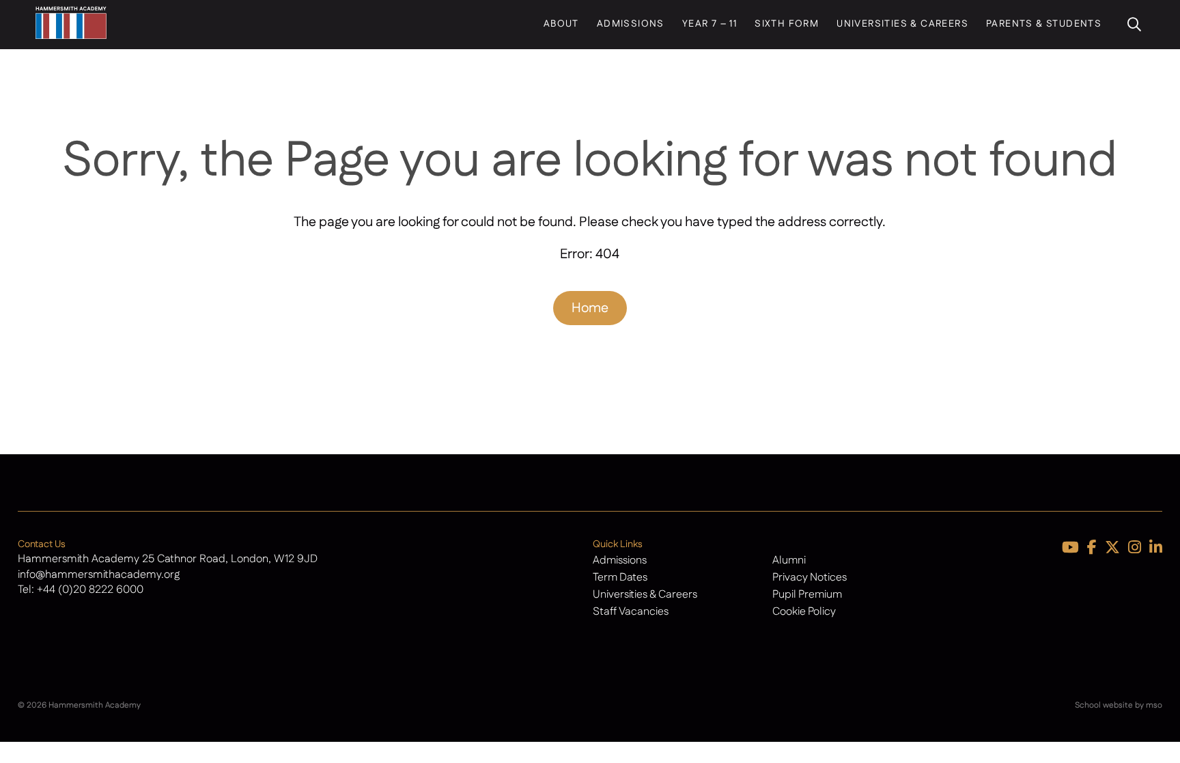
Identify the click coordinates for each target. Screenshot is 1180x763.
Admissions (630, 24)
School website (1104, 705)
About (561, 24)
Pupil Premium (807, 594)
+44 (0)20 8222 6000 (90, 590)
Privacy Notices (809, 577)
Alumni (789, 560)
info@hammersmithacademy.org (99, 575)
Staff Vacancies (631, 612)
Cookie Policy (804, 612)
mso (1154, 705)
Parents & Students (1043, 24)
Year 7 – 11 (709, 24)
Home (590, 308)
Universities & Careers (902, 24)
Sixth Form (787, 24)
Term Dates (620, 577)
